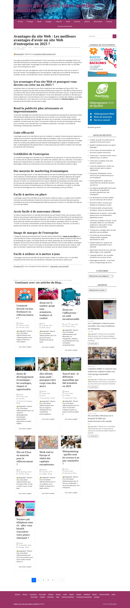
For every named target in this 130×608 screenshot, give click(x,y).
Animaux (17, 594)
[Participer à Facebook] (15, 277)
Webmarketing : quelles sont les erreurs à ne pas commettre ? (70, 457)
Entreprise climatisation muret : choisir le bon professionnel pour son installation (102, 175)
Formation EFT (19, 266)
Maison (87, 21)
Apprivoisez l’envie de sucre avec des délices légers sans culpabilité (103, 251)
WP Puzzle (113, 604)
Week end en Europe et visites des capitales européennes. (47, 458)
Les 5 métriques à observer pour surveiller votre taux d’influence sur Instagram (101, 326)
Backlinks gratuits (94, 127)
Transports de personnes (84, 597)
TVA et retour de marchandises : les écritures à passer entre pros (102, 151)
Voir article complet (25, 347)
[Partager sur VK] (20, 277)
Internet (59, 21)
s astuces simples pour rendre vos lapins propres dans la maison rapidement (102, 168)
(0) (28, 327)
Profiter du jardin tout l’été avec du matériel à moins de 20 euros (102, 141)
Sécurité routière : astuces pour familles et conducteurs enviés (101, 204)
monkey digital (20, 49)
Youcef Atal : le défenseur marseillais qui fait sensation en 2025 (70, 380)
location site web (58, 280)
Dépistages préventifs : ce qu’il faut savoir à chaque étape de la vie (102, 261)
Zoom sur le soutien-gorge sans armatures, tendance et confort (47, 310)
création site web (56, 47)
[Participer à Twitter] (34, 277)
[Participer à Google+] (30, 277)
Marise (20, 394)
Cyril (43, 323)
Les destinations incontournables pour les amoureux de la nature (102, 199)
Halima (20, 323)
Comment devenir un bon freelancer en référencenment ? (24, 311)
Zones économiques (25, 401)
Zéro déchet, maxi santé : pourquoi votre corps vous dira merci (47, 380)
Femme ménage (104, 594)
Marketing (68, 473)
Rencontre (50, 597)
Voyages (48, 21)
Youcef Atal (68, 398)
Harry (66, 469)
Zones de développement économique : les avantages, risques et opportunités (24, 381)
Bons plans (98, 21)
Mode (39, 21)
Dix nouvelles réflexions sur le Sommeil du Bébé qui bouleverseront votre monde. (100, 418)
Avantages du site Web (45, 47)
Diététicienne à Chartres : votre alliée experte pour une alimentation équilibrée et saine (103, 215)
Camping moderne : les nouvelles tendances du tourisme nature (101, 256)
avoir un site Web (70, 236)
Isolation (78, 594)
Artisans (109, 21)
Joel (19, 470)
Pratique (30, 21)
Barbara (44, 469)
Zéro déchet (45, 398)
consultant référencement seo (44, 54)
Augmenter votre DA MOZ (59, 266)
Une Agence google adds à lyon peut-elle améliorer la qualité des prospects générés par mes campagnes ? (103, 191)
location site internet (67, 47)
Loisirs (65, 594)
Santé (68, 21)
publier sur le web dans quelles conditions (54, 7)
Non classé (34, 597)
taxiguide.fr (20, 54)
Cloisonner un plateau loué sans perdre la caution (101, 162)
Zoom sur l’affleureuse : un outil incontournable (70, 314)
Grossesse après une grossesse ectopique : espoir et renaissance (101, 209)
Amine (20, 543)
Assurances (33, 594)
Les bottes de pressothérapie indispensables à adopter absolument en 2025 (100, 237)
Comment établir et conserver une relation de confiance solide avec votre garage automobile (102, 371)
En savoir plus (93, 343)
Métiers (94, 594)
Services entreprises (65, 26)
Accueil (20, 21)
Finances (77, 21)
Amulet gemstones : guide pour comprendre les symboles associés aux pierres (102, 183)
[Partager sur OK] (25, 277)
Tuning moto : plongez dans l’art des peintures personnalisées (103, 231)
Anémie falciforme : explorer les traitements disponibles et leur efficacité (101, 245)
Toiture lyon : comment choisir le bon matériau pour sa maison (103, 157)
